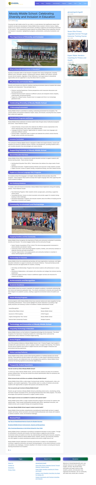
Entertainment (56, 3)
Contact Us (11, 465)
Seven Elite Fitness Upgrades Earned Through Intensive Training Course (77, 33)
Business (48, 3)
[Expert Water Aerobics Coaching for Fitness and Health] (78, 75)
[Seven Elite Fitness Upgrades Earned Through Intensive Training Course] (78, 51)
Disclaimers (11, 467)
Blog (42, 3)
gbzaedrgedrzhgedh (75, 12)
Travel (85, 3)
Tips (80, 3)
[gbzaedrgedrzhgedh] (78, 27)
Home (37, 3)
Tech (75, 3)
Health (70, 3)
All (10, 450)
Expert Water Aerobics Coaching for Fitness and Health (77, 58)
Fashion (64, 3)
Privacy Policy (11, 470)
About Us (10, 463)
